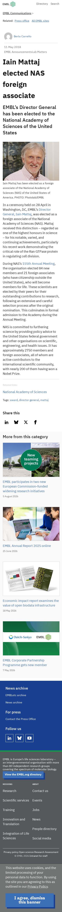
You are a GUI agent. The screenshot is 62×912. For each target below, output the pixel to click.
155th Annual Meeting (38, 263)
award (14, 400)
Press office (22, 21)
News (36, 819)
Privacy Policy (38, 886)
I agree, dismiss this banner (29, 900)
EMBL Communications (17, 13)
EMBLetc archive (16, 695)
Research (9, 791)
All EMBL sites (40, 21)
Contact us (40, 791)
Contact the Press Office (21, 719)
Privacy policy (11, 852)
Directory (42, 4)
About (35, 784)
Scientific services (16, 800)
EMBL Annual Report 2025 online (27, 546)
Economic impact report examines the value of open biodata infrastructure (31, 603)
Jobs (35, 810)
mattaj (44, 400)
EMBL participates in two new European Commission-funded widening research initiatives (25, 486)
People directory (44, 829)
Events (37, 800)
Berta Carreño (22, 36)
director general (29, 400)
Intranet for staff (38, 856)
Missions (7, 784)
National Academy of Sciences (25, 392)
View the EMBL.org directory (23, 774)
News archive (14, 702)
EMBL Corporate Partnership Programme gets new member (25, 663)
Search (55, 4)
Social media (41, 838)
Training (9, 810)
